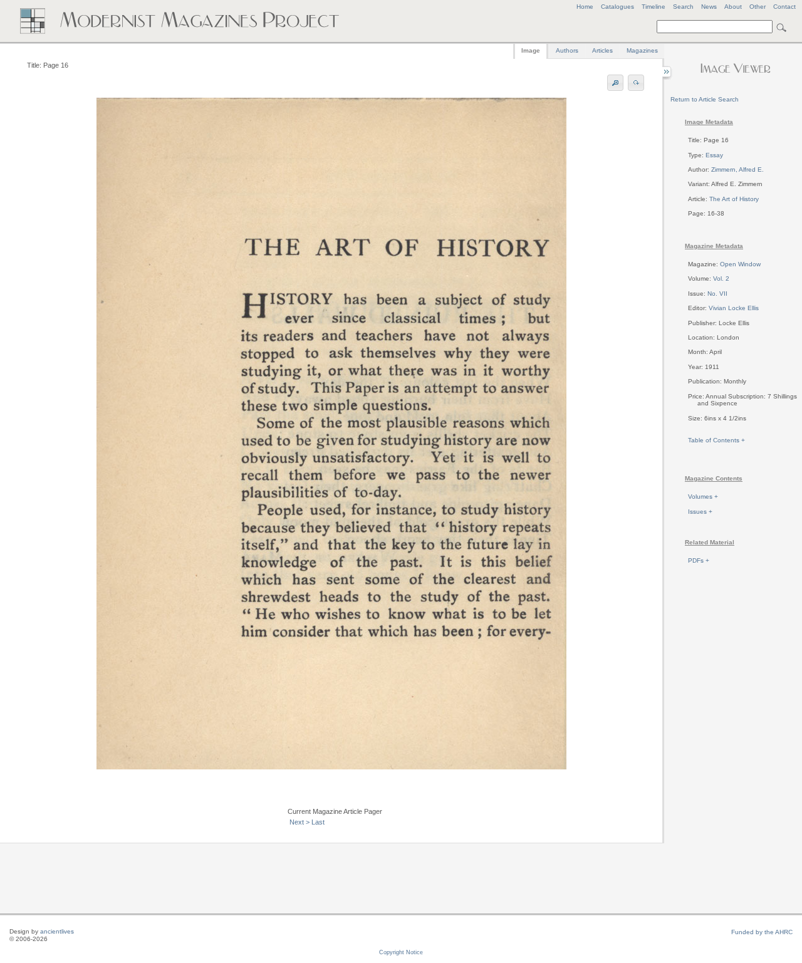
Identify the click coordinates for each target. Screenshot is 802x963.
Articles (602, 50)
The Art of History (734, 198)
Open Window (740, 264)
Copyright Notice (401, 952)
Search (683, 6)
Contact (784, 6)
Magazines (642, 50)
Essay (714, 155)
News (709, 6)
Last (318, 822)
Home (584, 6)
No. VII (717, 293)
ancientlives (57, 931)
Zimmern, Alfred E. (737, 169)
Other (757, 6)
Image (530, 50)
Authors (567, 50)
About (733, 6)
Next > (299, 822)
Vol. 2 (721, 278)
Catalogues (617, 6)
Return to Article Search (704, 99)
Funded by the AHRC (762, 932)
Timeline (653, 6)
